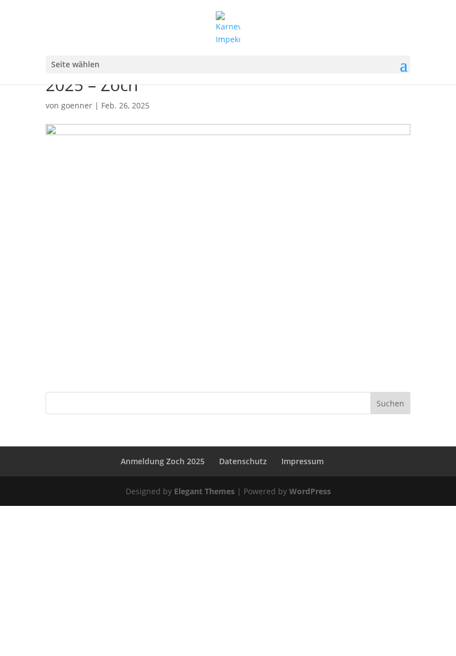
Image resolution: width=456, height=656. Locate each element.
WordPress (310, 491)
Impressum (302, 461)
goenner (76, 105)
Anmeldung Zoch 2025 (163, 461)
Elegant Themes (204, 491)
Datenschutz (243, 461)
